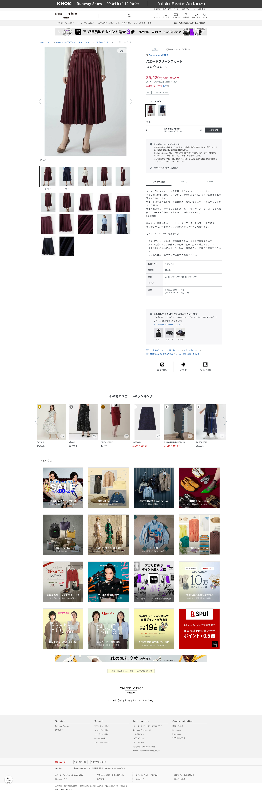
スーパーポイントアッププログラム (147, 726)
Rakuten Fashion (46, 42)
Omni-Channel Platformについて (147, 750)
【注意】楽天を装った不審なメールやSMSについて (131, 671)
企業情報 (58, 786)
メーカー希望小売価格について (187, 354)
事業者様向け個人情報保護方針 (91, 786)
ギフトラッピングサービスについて (168, 324)
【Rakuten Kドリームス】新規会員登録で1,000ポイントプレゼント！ (100, 768)
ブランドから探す (101, 726)
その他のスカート (102, 42)
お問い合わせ (138, 738)
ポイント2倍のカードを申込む (147, 775)
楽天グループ (187, 9)
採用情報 (124, 786)
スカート (89, 42)
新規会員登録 (177, 726)
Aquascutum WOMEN (158, 55)
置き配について (175, 350)
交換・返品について (191, 350)
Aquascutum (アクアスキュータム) (69, 42)
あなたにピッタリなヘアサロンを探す (69, 775)
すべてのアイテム (101, 742)
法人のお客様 (138, 742)
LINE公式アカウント (180, 738)
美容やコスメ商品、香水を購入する (110, 775)
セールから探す (100, 738)
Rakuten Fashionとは (142, 730)
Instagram (176, 734)
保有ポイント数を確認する (184, 775)
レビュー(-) (209, 181)
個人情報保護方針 (70, 786)
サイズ (184, 181)
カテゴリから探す (101, 734)
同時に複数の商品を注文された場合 (159, 354)
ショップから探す (101, 730)
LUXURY (59, 730)
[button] (85, 101)
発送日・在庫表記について (156, 350)
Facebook (176, 730)
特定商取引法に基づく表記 (144, 746)
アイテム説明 (159, 181)
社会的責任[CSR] (111, 786)
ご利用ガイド (138, 734)
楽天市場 (201, 9)
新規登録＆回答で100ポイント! (166, 9)
